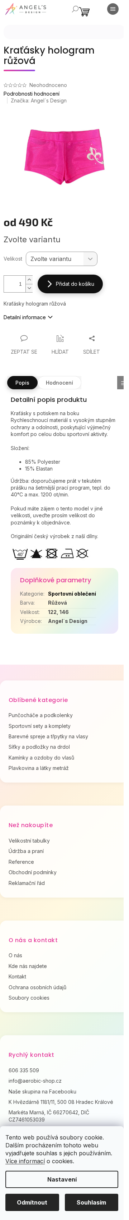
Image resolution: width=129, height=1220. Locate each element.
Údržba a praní (26, 851)
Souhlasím (91, 1202)
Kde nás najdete (28, 966)
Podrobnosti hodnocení (31, 94)
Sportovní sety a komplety (40, 726)
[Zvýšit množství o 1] (29, 280)
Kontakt (17, 976)
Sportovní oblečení (72, 594)
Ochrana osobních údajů (37, 987)
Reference (21, 862)
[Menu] (113, 9)
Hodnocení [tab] (59, 383)
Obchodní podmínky (33, 872)
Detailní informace (25, 317)
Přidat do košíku (75, 284)
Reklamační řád (27, 883)
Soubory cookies (29, 998)
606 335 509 (24, 1070)
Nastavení (62, 1179)
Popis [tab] (22, 383)
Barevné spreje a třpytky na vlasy (48, 736)
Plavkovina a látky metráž (39, 768)
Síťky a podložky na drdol (39, 747)
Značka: (39, 100)
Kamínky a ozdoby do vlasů (41, 758)
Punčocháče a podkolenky (41, 715)
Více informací (25, 1161)
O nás (15, 955)
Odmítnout (32, 1202)
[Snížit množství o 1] (29, 288)
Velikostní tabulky (29, 841)
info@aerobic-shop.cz (35, 1081)
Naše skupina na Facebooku (42, 1091)
